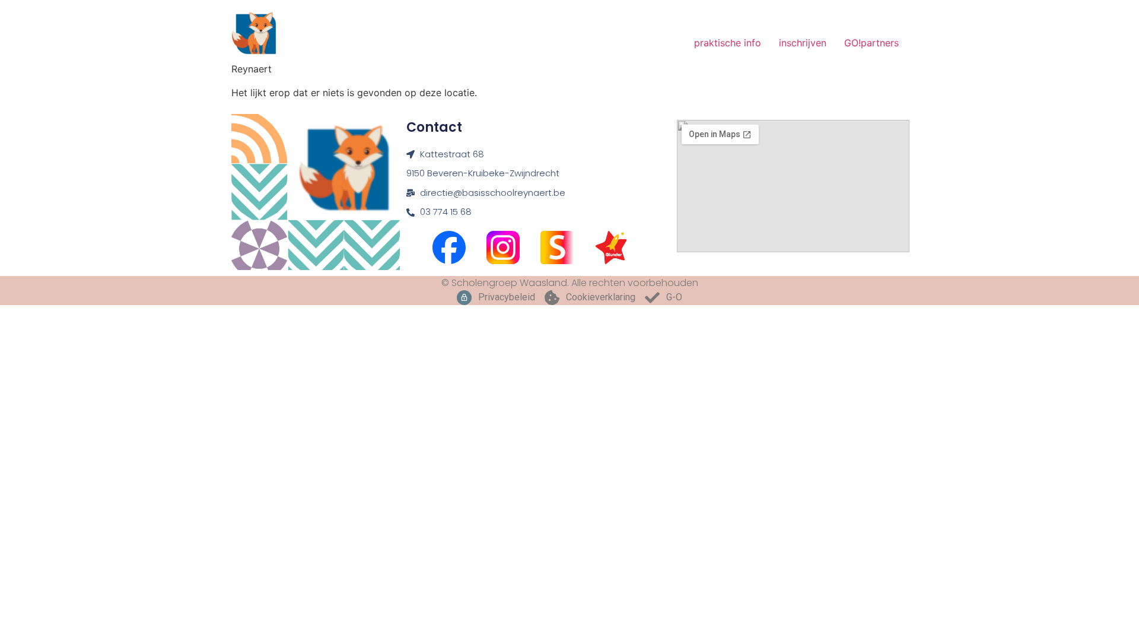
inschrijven (802, 43)
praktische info (727, 43)
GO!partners (871, 43)
